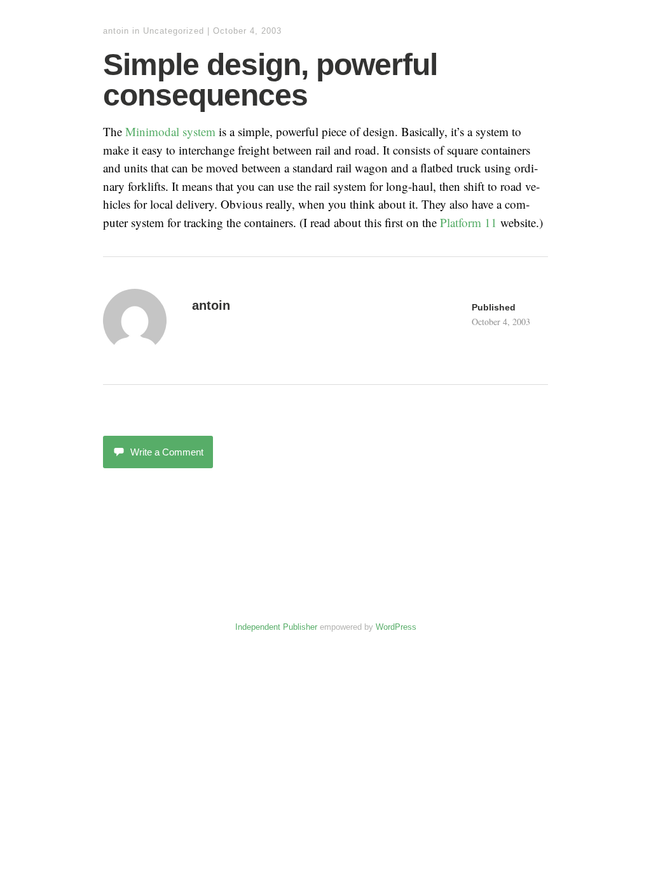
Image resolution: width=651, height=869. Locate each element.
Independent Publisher (276, 627)
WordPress (396, 627)
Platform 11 (468, 222)
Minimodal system (170, 131)
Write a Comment (166, 452)
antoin (116, 31)
